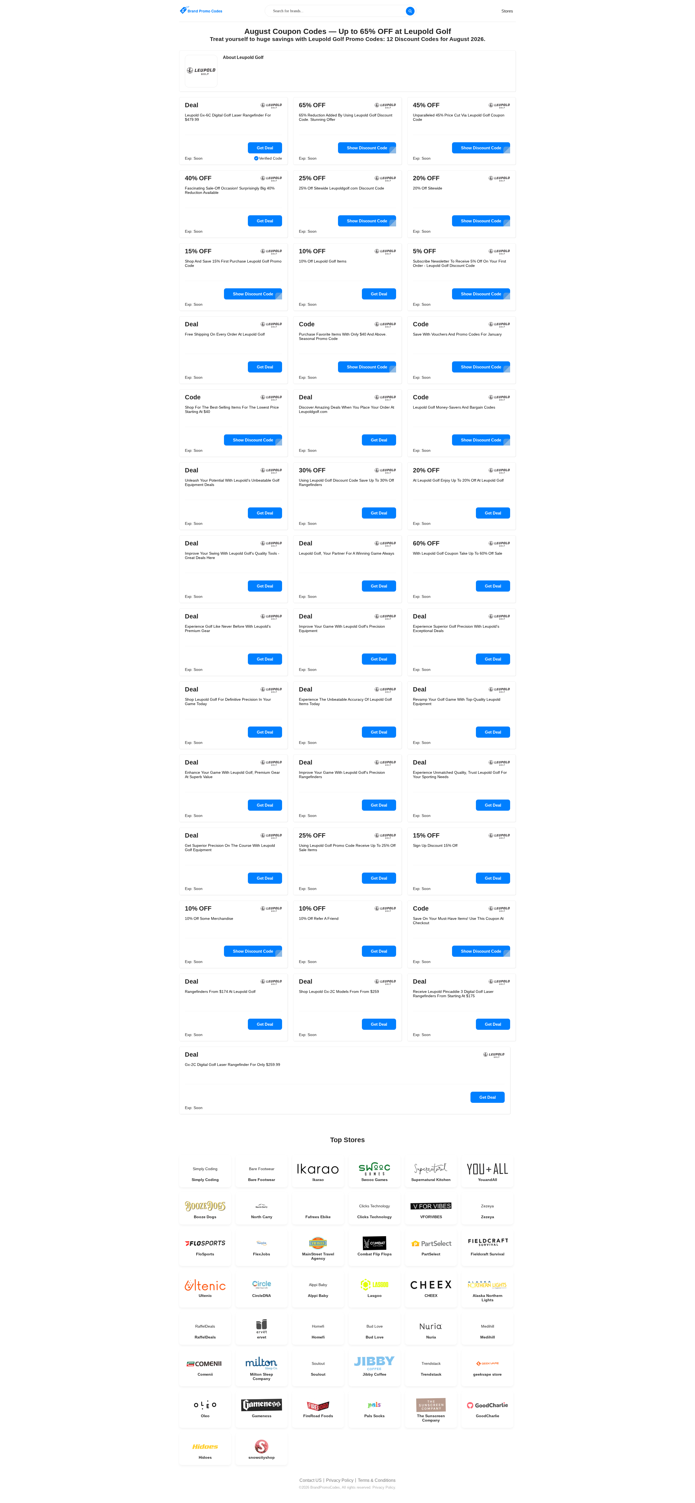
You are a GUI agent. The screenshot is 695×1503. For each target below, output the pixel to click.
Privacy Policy (339, 1480)
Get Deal (265, 148)
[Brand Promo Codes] (201, 10)
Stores (507, 11)
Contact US (310, 1480)
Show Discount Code (367, 148)
